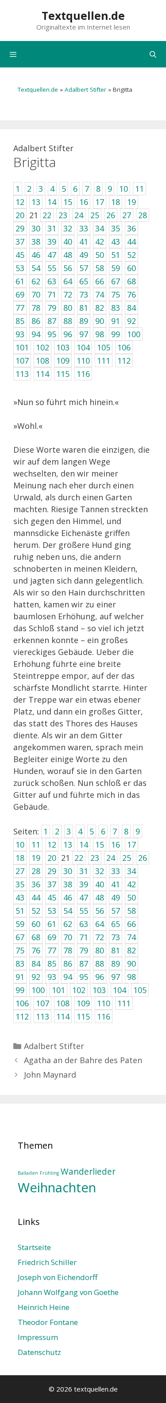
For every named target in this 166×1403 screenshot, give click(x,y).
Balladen (28, 1173)
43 (19, 897)
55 (83, 910)
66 (131, 924)
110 (103, 1003)
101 (58, 990)
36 (35, 884)
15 (99, 844)
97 (115, 976)
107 (42, 1003)
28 (35, 871)
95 (83, 976)
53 (51, 910)
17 (131, 844)
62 (67, 924)
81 (115, 950)
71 (83, 937)
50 (131, 897)
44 (35, 897)
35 (19, 884)
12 (51, 844)
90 (131, 963)
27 (19, 871)
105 (140, 990)
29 (51, 871)
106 (22, 1003)
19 (35, 857)
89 (115, 963)
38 (67, 884)
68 (35, 937)
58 (131, 910)
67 (19, 937)
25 (126, 857)
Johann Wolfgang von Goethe (68, 1292)
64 (99, 924)
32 (99, 871)
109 (83, 1003)
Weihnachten (57, 1187)
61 (51, 924)
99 (19, 990)
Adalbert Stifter (85, 89)
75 (19, 950)
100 (38, 990)
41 (115, 884)
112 (22, 1016)
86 (67, 963)
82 (131, 950)
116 (103, 1016)
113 (42, 1016)
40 (99, 884)
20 (51, 857)
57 (115, 910)
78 (67, 950)
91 (19, 976)
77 (51, 950)
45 (51, 897)
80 (99, 950)
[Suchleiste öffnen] (153, 54)
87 (83, 963)
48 (99, 897)
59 (19, 924)
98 (131, 976)
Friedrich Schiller (47, 1262)
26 (142, 857)
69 (51, 937)
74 (131, 937)
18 (19, 857)
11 (35, 844)
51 (19, 910)
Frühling (49, 1173)
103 (99, 990)
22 (78, 857)
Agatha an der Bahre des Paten (83, 1060)
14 (83, 844)
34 (131, 871)
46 (67, 897)
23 (94, 857)
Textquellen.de (83, 15)
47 (83, 897)
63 (83, 924)
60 (35, 924)
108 (62, 1003)
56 (99, 910)
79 (83, 950)
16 (115, 844)
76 (35, 950)
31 (83, 871)
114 (62, 1016)
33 (115, 871)
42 (131, 884)
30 (67, 871)
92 (35, 976)
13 (67, 844)
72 (99, 937)
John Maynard (50, 1074)
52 (35, 910)
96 (99, 976)
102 (78, 990)
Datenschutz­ (39, 1352)
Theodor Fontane (48, 1322)
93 (51, 976)
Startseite (34, 1247)
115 (83, 1016)
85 (51, 963)
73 (115, 937)
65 (115, 924)
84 (35, 963)
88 (99, 963)
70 (67, 937)
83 (19, 963)
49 (115, 897)
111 (124, 1003)
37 (51, 884)
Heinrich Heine (43, 1307)
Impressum (38, 1337)
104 (119, 990)
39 (83, 884)
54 (67, 910)
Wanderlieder (88, 1171)
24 (110, 857)
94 (67, 976)
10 (19, 844)
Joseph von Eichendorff (57, 1277)
